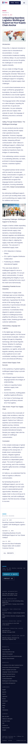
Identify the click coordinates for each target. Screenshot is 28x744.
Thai (3, 707)
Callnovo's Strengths (7, 718)
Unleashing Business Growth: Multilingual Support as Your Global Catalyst (13, 535)
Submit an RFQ (5, 727)
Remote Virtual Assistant (8, 658)
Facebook (4, 740)
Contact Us (5, 725)
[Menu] (24, 2)
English (4, 689)
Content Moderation (7, 678)
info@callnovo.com (21, 740)
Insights (4, 730)
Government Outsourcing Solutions (10, 667)
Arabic (4, 703)
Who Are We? (5, 716)
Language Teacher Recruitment (10, 671)
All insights (9, 553)
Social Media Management (8, 683)
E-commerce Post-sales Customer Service (12, 665)
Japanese (4, 696)
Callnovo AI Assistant (7, 654)
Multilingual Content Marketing (9, 680)
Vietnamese (5, 710)
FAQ (3, 723)
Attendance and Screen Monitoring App (12, 656)
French (4, 694)
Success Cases (6, 721)
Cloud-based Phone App (8, 651)
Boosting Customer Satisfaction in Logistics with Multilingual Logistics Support (13, 525)
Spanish (4, 692)
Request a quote (11, 574)
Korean (4, 698)
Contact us (8, 578)
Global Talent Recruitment (8, 676)
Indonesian (5, 701)
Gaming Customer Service (8, 674)
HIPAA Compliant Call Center (9, 669)
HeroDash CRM (6, 649)
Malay (3, 705)
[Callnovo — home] (4, 2)
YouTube (10, 740)
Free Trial (15, 3)
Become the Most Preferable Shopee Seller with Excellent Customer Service (11, 546)
